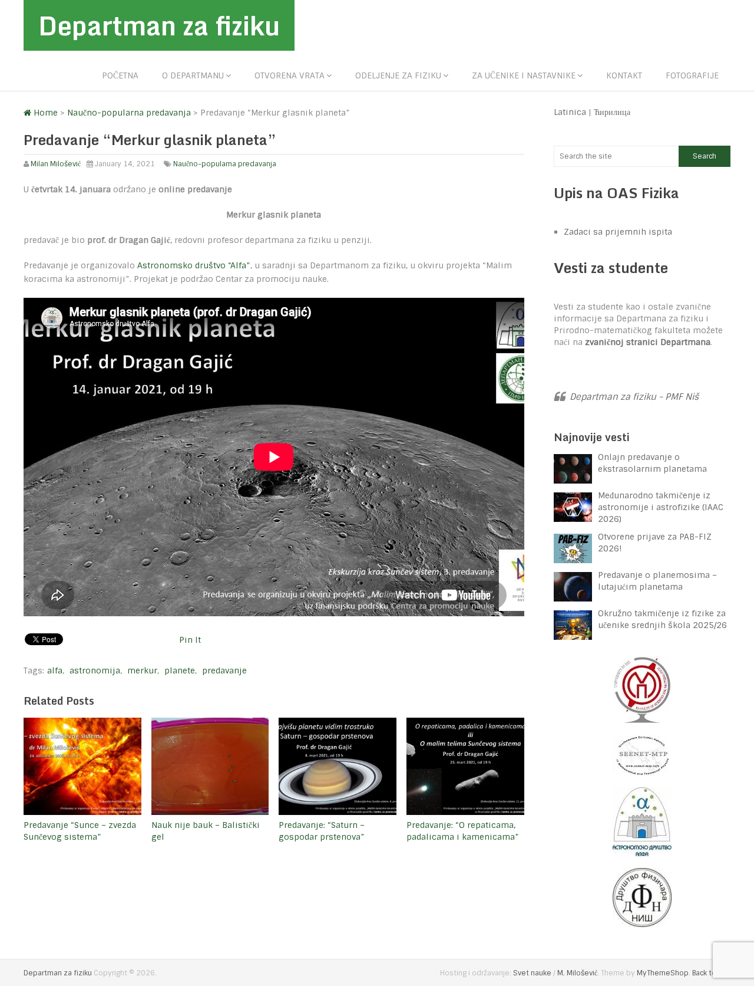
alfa (54, 670)
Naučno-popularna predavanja (224, 164)
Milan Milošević (56, 164)
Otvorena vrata (289, 75)
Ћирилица (612, 112)
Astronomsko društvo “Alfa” (193, 265)
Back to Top (711, 973)
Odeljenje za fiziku (398, 75)
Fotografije (692, 75)
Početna (120, 75)
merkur (142, 670)
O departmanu (193, 75)
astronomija (95, 670)
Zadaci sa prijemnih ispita (618, 231)
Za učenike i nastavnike (524, 75)
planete (179, 670)
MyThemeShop (663, 973)
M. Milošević (577, 973)
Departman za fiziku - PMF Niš (634, 397)
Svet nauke (532, 973)
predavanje (224, 670)
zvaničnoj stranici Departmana (647, 342)
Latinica (570, 112)
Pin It (190, 640)
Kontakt (624, 75)
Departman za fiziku (159, 25)
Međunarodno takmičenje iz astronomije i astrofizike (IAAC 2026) (660, 507)
